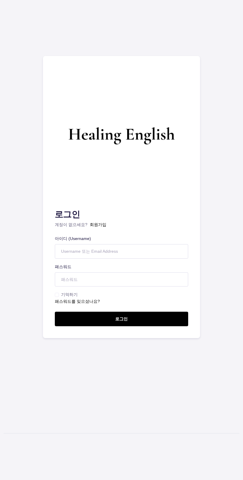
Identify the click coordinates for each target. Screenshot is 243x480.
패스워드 (63, 266)
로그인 (121, 318)
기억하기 (69, 294)
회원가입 (98, 224)
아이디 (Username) (73, 238)
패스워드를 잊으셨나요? (77, 301)
